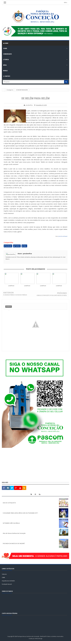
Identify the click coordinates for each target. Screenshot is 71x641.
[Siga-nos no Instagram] (8, 488)
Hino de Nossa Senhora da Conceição (14, 533)
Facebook (8, 246)
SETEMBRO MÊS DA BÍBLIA (11, 523)
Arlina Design (38, 638)
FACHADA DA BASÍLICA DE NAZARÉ (14, 543)
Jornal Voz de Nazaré (62, 236)
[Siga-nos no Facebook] (4, 488)
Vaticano (4, 574)
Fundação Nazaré (7, 584)
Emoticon (8, 306)
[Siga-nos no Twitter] (12, 488)
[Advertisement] (35, 465)
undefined (11, 286)
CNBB (3, 577)
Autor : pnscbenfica (25, 254)
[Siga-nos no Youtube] (20, 488)
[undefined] (12, 278)
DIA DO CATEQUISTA (9, 503)
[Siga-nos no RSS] (24, 488)
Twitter (17, 246)
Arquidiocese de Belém (8, 581)
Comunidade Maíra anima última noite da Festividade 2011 (20, 513)
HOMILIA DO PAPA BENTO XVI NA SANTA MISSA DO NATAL (52, 295)
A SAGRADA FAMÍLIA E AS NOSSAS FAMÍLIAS (15, 295)
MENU (65, 2)
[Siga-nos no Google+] (16, 488)
